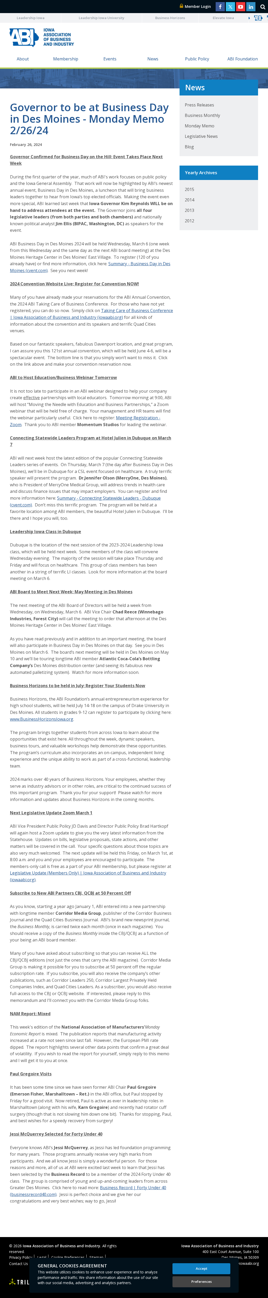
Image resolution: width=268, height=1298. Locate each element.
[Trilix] (22, 1282)
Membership (65, 59)
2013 (189, 210)
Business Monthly (202, 115)
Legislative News (201, 136)
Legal (41, 1257)
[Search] (263, 6)
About (23, 59)
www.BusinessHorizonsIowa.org (41, 719)
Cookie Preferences (68, 1257)
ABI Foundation (242, 59)
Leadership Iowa (30, 17)
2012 (189, 221)
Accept (201, 1268)
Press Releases (199, 105)
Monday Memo (199, 126)
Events (109, 59)
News (152, 59)
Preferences (201, 1281)
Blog (189, 147)
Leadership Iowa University (101, 17)
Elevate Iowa (223, 17)
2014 (189, 200)
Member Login (197, 6)
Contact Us (18, 1263)
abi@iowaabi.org (245, 1263)
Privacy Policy (20, 1257)
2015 (189, 189)
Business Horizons (170, 17)
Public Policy (197, 59)
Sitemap (96, 1257)
